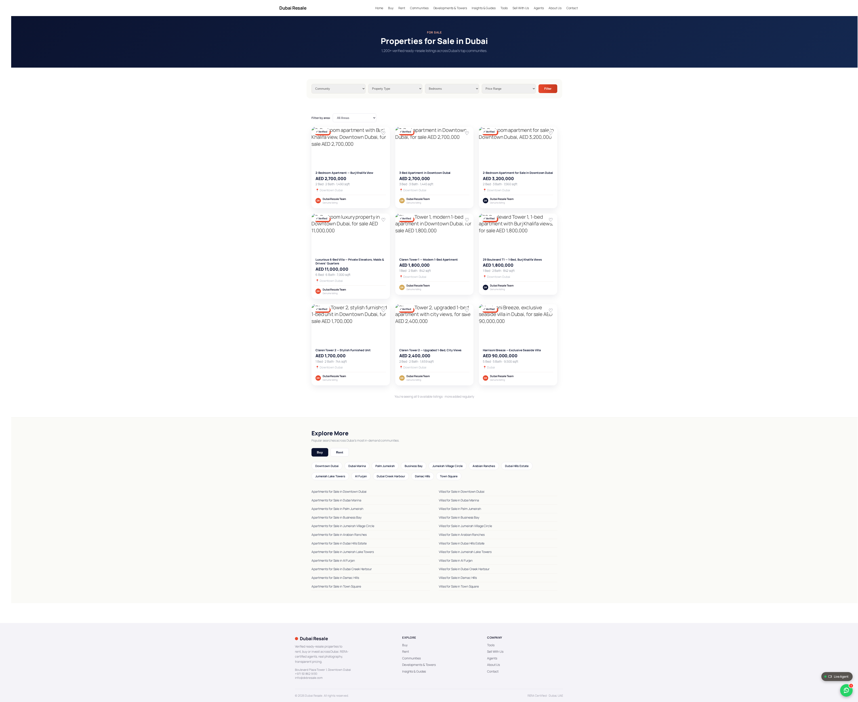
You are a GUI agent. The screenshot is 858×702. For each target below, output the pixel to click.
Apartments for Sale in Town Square (336, 586)
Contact (492, 671)
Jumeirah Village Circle (447, 466)
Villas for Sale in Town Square (459, 586)
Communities (411, 658)
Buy (320, 452)
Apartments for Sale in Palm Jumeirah (337, 509)
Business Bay (414, 466)
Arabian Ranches (484, 466)
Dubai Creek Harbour (391, 476)
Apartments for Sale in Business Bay (336, 517)
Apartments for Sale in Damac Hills (335, 577)
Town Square (449, 476)
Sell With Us (495, 651)
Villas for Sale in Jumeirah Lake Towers (465, 552)
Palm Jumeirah (385, 466)
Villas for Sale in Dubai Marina (459, 500)
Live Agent (841, 676)
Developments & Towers (419, 665)
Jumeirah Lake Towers (330, 476)
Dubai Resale (292, 8)
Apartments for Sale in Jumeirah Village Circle (342, 526)
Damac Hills (422, 476)
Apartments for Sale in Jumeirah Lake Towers (342, 552)
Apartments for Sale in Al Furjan (333, 560)
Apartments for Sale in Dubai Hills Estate (339, 543)
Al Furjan (361, 476)
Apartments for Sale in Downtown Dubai (338, 491)
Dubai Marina (357, 466)
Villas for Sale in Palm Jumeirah (460, 509)
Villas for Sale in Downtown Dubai (461, 491)
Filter (547, 88)
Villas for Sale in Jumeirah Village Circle (465, 526)
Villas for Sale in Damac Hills (458, 577)
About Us (493, 665)
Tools (490, 645)
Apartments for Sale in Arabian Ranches (339, 534)
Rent (339, 452)
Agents (492, 658)
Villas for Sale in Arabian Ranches (462, 534)
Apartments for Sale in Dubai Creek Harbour (341, 569)
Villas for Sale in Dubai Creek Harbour (464, 569)
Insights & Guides (414, 671)
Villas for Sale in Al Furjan (456, 560)
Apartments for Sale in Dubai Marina (336, 500)
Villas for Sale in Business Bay (459, 517)
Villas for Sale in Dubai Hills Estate (461, 543)
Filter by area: (320, 118)
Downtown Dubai (327, 466)
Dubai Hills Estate (517, 466)
